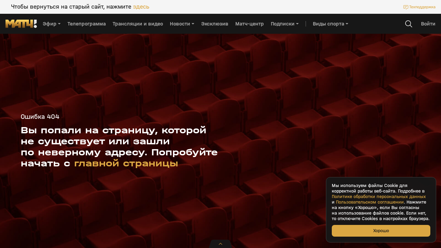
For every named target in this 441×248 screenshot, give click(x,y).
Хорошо (381, 231)
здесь (141, 6)
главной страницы (126, 163)
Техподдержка (422, 7)
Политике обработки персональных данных (379, 196)
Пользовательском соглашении (370, 202)
